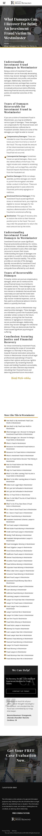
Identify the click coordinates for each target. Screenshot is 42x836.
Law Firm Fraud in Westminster (16, 619)
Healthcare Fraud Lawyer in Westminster (20, 554)
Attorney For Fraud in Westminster (18, 629)
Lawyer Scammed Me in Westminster (18, 612)
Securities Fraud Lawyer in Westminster (19, 561)
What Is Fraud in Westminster (16, 443)
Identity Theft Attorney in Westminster (19, 535)
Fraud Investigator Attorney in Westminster (20, 544)
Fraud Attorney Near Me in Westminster (19, 659)
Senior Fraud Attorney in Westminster (19, 516)
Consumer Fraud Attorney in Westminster (20, 574)
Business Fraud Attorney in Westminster (19, 639)
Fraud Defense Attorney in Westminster (19, 564)
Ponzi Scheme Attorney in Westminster (19, 551)
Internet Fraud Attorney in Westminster (19, 557)
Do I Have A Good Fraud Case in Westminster (21, 509)
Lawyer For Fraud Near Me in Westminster (20, 600)
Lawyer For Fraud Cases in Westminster (19, 603)
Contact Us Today (21, 691)
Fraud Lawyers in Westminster (16, 652)
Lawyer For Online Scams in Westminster (20, 615)
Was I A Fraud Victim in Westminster (18, 495)
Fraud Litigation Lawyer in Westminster (19, 547)
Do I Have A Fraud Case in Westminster (19, 513)
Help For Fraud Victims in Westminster (19, 470)
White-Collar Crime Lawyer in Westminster (20, 571)
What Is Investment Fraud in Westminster (20, 455)
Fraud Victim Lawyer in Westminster (18, 625)
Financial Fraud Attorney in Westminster (19, 642)
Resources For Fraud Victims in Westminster (21, 452)
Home (6, 43)
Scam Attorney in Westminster (16, 590)
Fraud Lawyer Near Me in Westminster (19, 635)
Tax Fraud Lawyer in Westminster (17, 525)
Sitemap (14, 831)
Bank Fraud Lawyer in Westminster (18, 577)
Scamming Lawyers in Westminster (18, 596)
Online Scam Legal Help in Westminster (19, 485)
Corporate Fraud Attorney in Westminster (20, 567)
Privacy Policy (6, 831)
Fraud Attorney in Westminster (16, 649)
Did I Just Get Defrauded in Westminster (19, 488)
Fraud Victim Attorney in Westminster (18, 622)
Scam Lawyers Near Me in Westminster (19, 632)
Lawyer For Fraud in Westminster (17, 645)
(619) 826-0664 (21, 378)
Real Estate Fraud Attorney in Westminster (20, 528)
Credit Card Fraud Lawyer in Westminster (20, 532)
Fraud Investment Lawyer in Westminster (20, 586)
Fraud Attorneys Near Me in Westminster (20, 655)
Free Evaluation (21, 770)
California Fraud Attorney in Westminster (20, 593)
